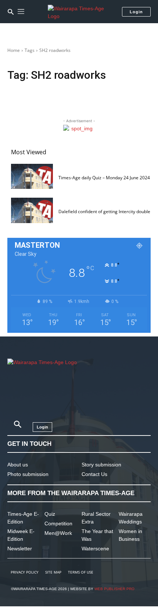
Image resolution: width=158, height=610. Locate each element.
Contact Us (94, 474)
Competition (58, 523)
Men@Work (58, 533)
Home (13, 50)
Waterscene (95, 548)
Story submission (101, 465)
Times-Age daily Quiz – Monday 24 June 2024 (104, 177)
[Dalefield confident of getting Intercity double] (32, 210)
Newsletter (19, 548)
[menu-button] (21, 12)
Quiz (49, 514)
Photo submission (28, 474)
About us (17, 465)
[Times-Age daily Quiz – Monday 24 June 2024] (32, 176)
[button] (10, 11)
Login (136, 12)
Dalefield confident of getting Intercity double (104, 211)
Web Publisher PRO (114, 589)
